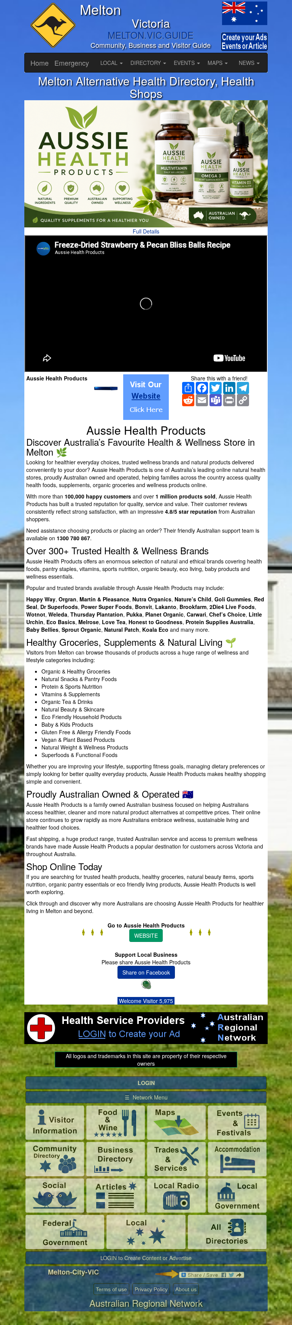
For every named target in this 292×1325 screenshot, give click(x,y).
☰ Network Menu (146, 1097)
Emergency (71, 63)
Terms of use (111, 1289)
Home (39, 63)
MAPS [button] (216, 62)
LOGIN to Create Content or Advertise (146, 1258)
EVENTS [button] (185, 62)
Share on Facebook (146, 972)
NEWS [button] (247, 62)
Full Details (146, 231)
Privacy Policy (151, 1289)
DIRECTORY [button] (146, 62)
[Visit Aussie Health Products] (146, 397)
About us (186, 1289)
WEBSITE (146, 935)
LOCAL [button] (109, 62)
